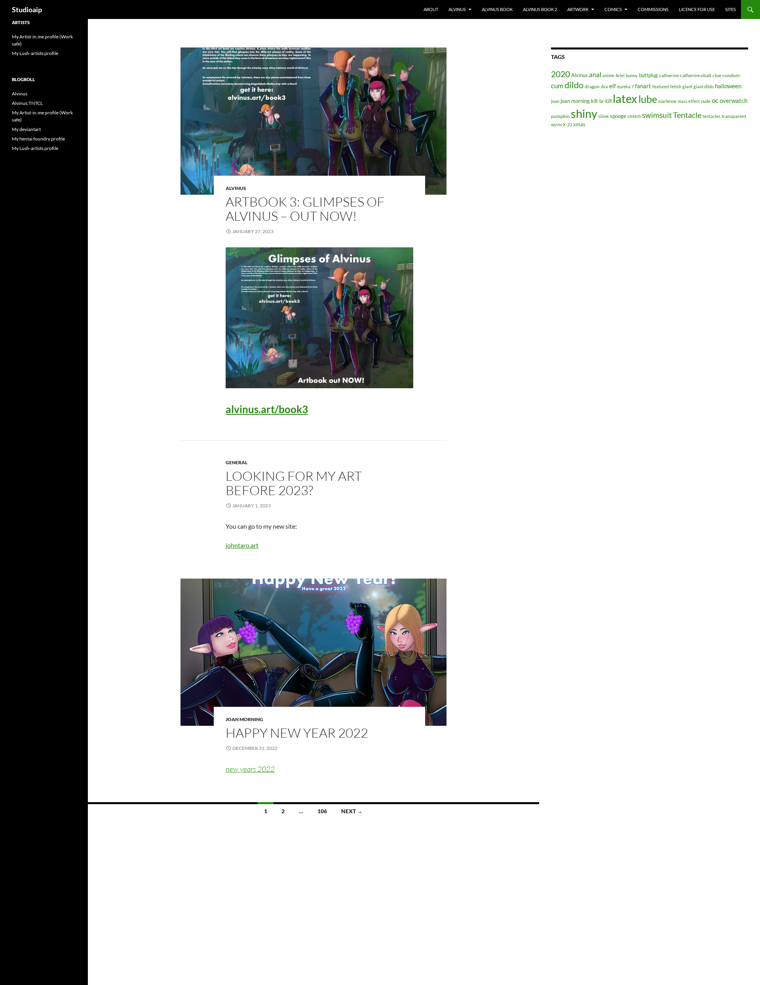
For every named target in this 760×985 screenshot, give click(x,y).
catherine (669, 75)
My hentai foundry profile (38, 139)
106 (322, 811)
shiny (584, 113)
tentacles (711, 116)
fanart (643, 86)
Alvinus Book (497, 9)
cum (557, 86)
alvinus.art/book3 (267, 409)
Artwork (578, 9)
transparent (734, 116)
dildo (573, 85)
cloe (716, 75)
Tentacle (687, 115)
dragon (592, 86)
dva (604, 86)
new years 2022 (250, 769)
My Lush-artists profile (35, 53)
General (236, 462)
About (431, 9)
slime (603, 116)
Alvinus (457, 9)
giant (687, 86)
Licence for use (697, 9)
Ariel (620, 75)
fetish (675, 86)
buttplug (648, 75)
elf (612, 85)
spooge (618, 116)
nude (706, 101)
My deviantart (26, 129)
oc (715, 100)
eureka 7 (625, 86)
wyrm (556, 124)
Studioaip (27, 9)
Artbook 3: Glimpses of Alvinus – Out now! (305, 209)
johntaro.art (242, 545)
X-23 (567, 124)
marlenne (667, 101)
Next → (352, 811)
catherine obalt (695, 75)
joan (555, 101)
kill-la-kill (601, 101)
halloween (728, 86)
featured (660, 86)
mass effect (689, 101)
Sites (730, 9)
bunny (632, 75)
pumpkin (560, 116)
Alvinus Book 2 (540, 9)
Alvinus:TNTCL (27, 103)
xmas (579, 124)
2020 (560, 74)
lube (647, 99)
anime (608, 75)
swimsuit (657, 115)
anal (595, 74)
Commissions (653, 9)
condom (731, 75)
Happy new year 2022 (297, 733)
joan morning (575, 101)
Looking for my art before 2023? (294, 483)
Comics (613, 9)
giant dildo (704, 86)
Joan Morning (244, 719)
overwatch (733, 100)
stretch (634, 116)
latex (625, 98)
